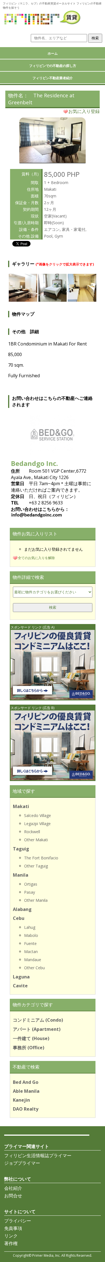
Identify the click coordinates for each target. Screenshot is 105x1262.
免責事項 (13, 1228)
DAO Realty (25, 1109)
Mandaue (32, 959)
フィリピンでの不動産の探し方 (52, 65)
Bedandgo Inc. (34, 463)
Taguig (21, 849)
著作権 (11, 1243)
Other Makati (36, 839)
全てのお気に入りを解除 (36, 557)
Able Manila (26, 1091)
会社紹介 (13, 1188)
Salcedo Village (37, 815)
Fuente (30, 943)
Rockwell (32, 831)
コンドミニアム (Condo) (38, 1020)
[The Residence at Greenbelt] (52, 161)
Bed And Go (25, 1082)
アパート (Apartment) (36, 1029)
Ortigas (30, 884)
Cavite (20, 986)
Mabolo (31, 935)
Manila (20, 875)
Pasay (29, 892)
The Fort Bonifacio (41, 857)
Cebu (18, 918)
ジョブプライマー (22, 1163)
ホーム (53, 53)
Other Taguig (36, 866)
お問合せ (13, 1196)
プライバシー (17, 1221)
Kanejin (21, 1100)
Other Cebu (34, 967)
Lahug (29, 927)
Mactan (31, 951)
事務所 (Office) (28, 1048)
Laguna (21, 977)
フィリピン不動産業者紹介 (52, 78)
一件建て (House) (31, 1038)
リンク (11, 1236)
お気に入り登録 (84, 111)
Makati (21, 806)
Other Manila (36, 900)
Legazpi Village (37, 823)
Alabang (22, 909)
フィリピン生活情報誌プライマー (37, 1155)
